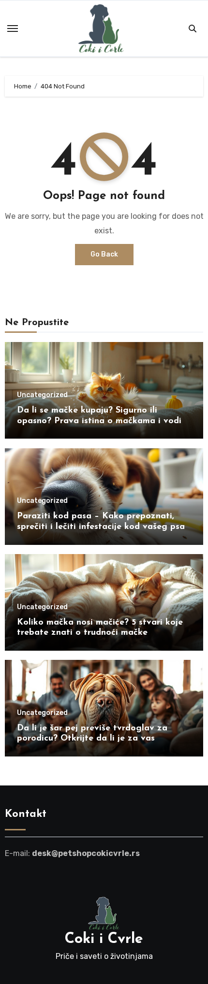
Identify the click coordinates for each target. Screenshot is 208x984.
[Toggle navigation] (12, 28)
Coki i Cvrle (104, 939)
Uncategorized (42, 395)
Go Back (104, 254)
